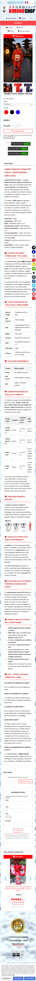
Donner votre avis (25, 781)
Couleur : (6, 108)
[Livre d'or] (34, 264)
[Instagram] (34, 290)
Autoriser (26, 144)
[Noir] (12, 112)
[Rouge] (6, 112)
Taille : (5, 101)
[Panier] (34, 247)
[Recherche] (34, 260)
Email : (7, 800)
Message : (8, 821)
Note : (7, 813)
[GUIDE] (34, 273)
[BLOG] (34, 277)
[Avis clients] (34, 269)
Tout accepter (29, 978)
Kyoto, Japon (18, 945)
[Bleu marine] (18, 112)
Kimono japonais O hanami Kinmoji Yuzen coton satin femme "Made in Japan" (18, 889)
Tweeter (7, 142)
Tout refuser (18, 978)
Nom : (7, 807)
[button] (30, 87)
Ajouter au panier (18, 902)
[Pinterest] (34, 298)
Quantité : (7, 126)
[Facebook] (34, 281)
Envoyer (18, 830)
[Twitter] (34, 285)
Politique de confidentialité (8, 975)
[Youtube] (34, 294)
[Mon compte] (34, 252)
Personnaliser (6, 978)
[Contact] (34, 256)
